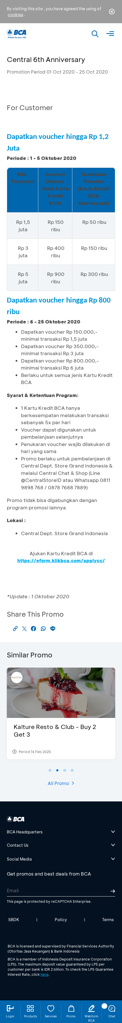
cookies (15, 14)
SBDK (13, 919)
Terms (108, 919)
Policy (61, 919)
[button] (50, 770)
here (45, 974)
